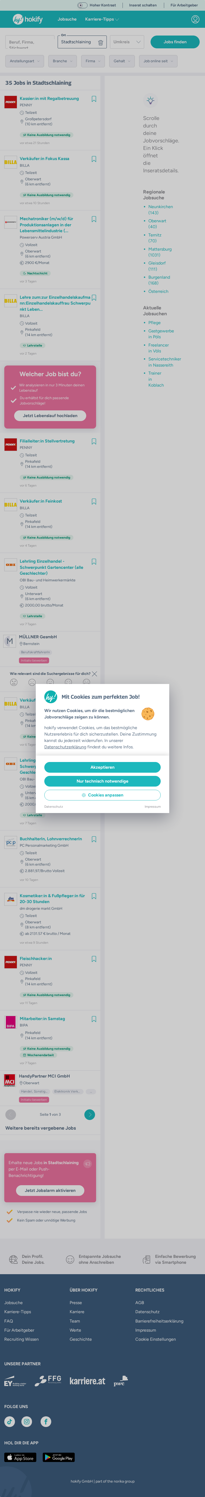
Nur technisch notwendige (102, 781)
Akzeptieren (102, 767)
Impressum (153, 806)
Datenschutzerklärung (65, 746)
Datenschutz (53, 806)
